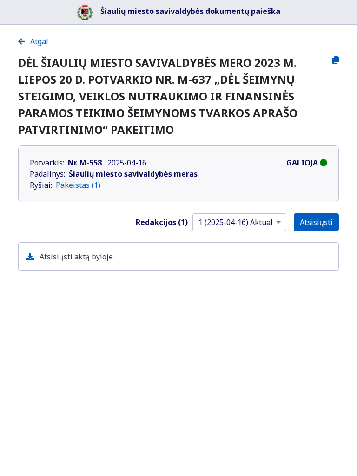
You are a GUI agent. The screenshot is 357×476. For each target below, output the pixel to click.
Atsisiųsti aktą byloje (75, 256)
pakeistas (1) (78, 185)
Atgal (38, 41)
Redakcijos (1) (162, 222)
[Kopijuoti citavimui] (335, 60)
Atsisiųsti (316, 222)
